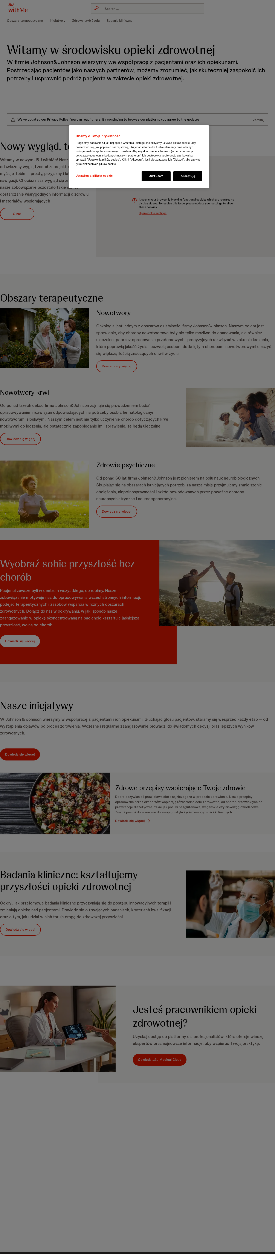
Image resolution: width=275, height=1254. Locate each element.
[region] (139, 156)
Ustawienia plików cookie (94, 176)
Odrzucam (156, 176)
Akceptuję (188, 176)
